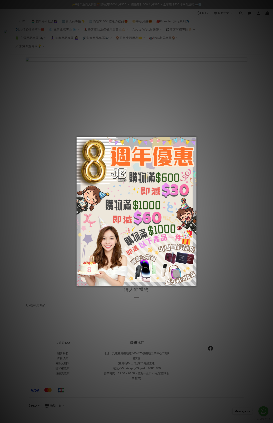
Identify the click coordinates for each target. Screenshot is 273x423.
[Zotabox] (193, 282)
